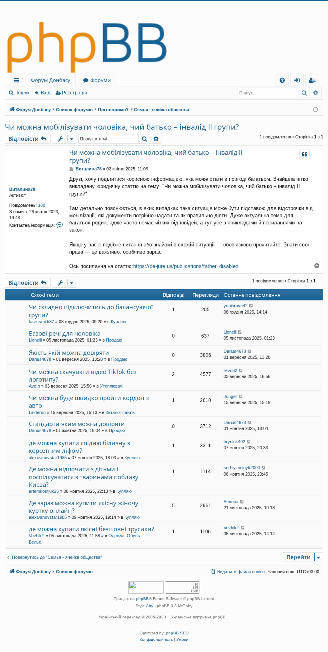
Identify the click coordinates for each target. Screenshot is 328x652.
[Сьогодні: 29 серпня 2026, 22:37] (315, 109)
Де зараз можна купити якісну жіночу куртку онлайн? (83, 506)
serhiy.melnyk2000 (242, 467)
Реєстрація (74, 93)
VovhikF (36, 535)
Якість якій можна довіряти (69, 352)
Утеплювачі (111, 386)
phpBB (142, 598)
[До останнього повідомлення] (251, 306)
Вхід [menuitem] (299, 81)
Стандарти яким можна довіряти (77, 424)
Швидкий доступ (18, 81)
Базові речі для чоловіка (64, 333)
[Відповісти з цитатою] (304, 154)
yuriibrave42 (236, 305)
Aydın (34, 386)
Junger (230, 396)
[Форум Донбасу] (164, 37)
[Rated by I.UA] (146, 588)
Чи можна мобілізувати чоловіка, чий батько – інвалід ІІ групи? (122, 127)
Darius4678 (40, 359)
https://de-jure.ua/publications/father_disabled (185, 266)
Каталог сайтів (120, 412)
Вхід (45, 93)
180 (41, 205)
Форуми (100, 80)
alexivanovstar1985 (48, 457)
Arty (149, 606)
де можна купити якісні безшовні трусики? (91, 529)
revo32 (230, 370)
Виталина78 (22, 189)
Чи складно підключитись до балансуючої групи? (91, 310)
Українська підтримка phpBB (198, 617)
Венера (231, 501)
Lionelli (35, 340)
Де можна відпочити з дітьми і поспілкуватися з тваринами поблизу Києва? (83, 476)
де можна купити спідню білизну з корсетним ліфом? (79, 446)
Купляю (118, 321)
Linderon (37, 412)
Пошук (21, 93)
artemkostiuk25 (44, 491)
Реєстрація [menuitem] (313, 81)
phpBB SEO (177, 633)
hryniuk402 (234, 441)
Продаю (114, 340)
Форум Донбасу (50, 80)
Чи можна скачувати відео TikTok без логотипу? (82, 375)
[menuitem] (282, 80)
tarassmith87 (41, 321)
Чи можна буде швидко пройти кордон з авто (89, 401)
